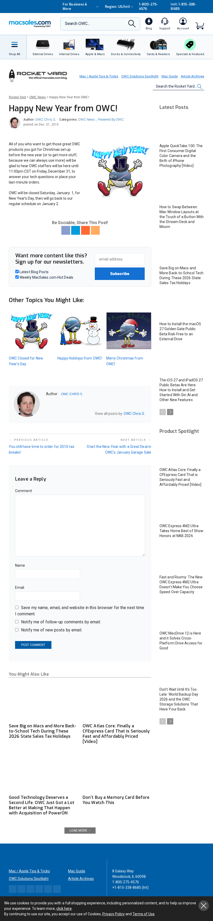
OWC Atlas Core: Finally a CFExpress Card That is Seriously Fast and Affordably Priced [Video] (116, 733)
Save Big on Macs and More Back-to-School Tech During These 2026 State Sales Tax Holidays (42, 731)
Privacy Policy (113, 914)
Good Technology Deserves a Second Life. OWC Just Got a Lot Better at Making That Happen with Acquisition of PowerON (41, 805)
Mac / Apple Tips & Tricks (98, 76)
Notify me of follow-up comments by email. (61, 621)
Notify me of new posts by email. (51, 630)
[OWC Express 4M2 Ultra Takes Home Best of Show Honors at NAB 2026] (181, 507)
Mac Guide (170, 76)
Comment (23, 491)
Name (20, 565)
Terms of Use (143, 914)
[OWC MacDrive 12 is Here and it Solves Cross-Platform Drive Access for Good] (181, 615)
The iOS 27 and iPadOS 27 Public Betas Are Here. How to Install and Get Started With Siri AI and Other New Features (181, 390)
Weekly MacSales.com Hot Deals (46, 277)
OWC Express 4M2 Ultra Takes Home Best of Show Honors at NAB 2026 (181, 531)
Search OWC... (77, 23)
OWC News (86, 119)
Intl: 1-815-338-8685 (183, 6)
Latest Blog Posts (34, 272)
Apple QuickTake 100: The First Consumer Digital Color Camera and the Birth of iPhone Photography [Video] (181, 156)
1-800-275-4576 (148, 6)
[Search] (132, 25)
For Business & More (75, 6)
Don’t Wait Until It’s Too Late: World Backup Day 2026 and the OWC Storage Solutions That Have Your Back (178, 699)
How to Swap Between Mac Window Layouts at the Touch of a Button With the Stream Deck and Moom (181, 217)
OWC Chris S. (45, 119)
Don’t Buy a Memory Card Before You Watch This (116, 800)
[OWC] (30, 24)
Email (19, 587)
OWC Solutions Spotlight (139, 76)
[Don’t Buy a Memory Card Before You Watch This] (117, 772)
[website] (48, 413)
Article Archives (192, 76)
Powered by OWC (111, 119)
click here (64, 908)
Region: (117, 6)
